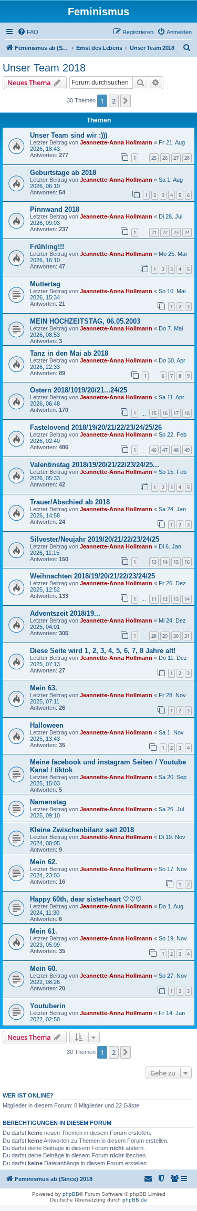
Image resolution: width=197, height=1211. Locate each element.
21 (154, 232)
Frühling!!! (47, 247)
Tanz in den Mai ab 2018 (69, 353)
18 (187, 413)
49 (187, 450)
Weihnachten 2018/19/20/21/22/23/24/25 (92, 576)
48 (176, 450)
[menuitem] (27, 32)
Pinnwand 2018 (54, 209)
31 (187, 636)
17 (176, 413)
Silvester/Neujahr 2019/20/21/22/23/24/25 (94, 539)
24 (187, 232)
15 (154, 413)
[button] (125, 101)
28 (187, 157)
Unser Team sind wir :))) (68, 135)
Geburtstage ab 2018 (63, 173)
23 (176, 232)
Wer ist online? (28, 1095)
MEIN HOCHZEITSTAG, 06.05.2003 (85, 321)
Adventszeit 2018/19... (65, 613)
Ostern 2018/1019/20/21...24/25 (78, 390)
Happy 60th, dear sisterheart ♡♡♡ (86, 899)
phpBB (71, 1194)
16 (165, 413)
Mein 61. (43, 931)
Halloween (47, 725)
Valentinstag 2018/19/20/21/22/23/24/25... (94, 465)
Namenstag (48, 802)
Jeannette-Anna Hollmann (116, 142)
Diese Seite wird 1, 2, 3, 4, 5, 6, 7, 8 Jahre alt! (102, 651)
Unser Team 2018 (44, 68)
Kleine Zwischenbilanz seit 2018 (82, 830)
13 (154, 561)
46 (154, 450)
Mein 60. (43, 968)
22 (165, 232)
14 (165, 561)
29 (165, 636)
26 (165, 157)
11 (154, 599)
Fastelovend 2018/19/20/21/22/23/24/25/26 (96, 427)
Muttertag (45, 284)
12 (165, 599)
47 (165, 450)
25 (154, 157)
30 (176, 636)
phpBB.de (134, 1200)
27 (176, 157)
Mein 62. (43, 862)
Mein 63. (43, 688)
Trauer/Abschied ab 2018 (70, 502)
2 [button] (114, 101)
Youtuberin (48, 1006)
